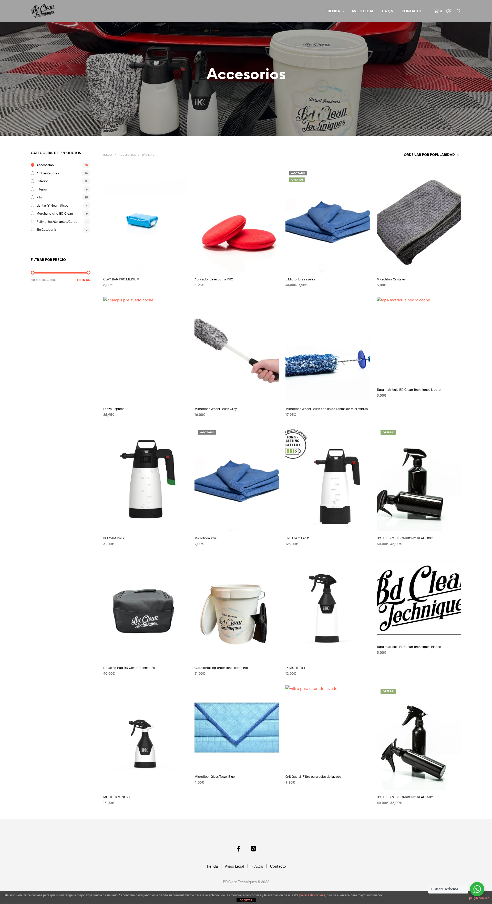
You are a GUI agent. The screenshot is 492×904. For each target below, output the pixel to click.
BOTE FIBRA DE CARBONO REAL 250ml (405, 797)
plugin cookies (479, 898)
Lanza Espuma (114, 409)
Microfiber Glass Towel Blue (214, 776)
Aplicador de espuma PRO (213, 279)
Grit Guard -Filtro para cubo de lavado (313, 776)
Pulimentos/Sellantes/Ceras (56, 221)
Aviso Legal (363, 11)
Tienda (333, 11)
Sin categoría (46, 229)
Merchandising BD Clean (54, 213)
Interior (41, 189)
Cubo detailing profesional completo (221, 668)
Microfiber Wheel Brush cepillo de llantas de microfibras (326, 409)
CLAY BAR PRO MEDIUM (121, 279)
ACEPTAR (246, 900)
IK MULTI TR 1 (295, 668)
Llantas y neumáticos (52, 205)
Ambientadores (47, 173)
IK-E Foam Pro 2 (297, 538)
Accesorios (45, 165)
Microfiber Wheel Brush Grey (215, 409)
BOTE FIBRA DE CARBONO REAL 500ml (405, 538)
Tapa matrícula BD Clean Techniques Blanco (409, 647)
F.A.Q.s (387, 11)
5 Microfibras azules (300, 279)
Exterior (42, 181)
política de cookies (312, 895)
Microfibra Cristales (391, 279)
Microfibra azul (205, 538)
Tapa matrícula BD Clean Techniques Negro (408, 389)
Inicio (107, 155)
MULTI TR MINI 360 (117, 797)
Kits (39, 197)
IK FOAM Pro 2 (114, 538)
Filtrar (83, 280)
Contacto (411, 11)
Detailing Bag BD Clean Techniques (129, 668)
